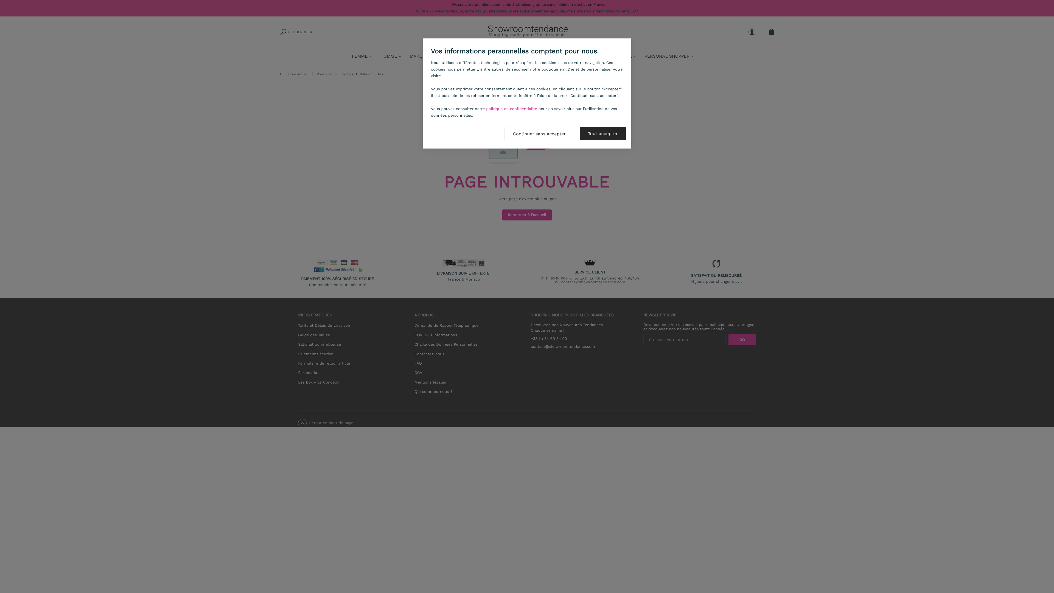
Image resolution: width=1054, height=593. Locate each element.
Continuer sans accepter (539, 133)
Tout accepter (603, 133)
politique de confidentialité (511, 109)
